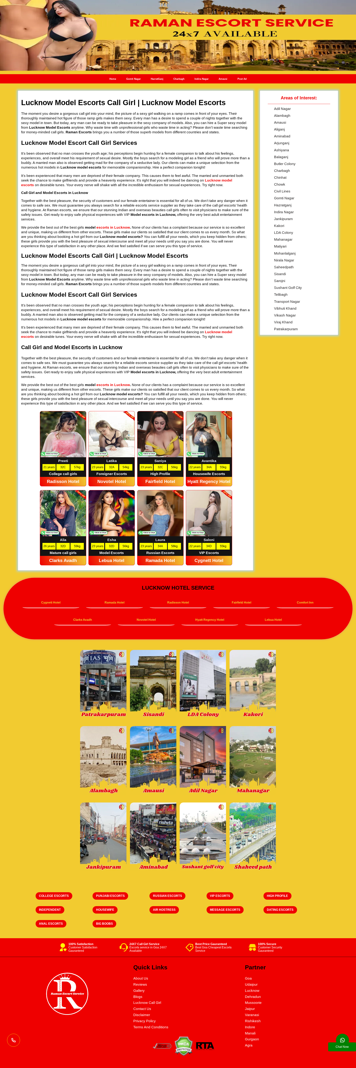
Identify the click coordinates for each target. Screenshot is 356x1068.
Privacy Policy (144, 1021)
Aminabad (282, 136)
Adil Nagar (282, 109)
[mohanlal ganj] (153, 684)
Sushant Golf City (288, 288)
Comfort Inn (305, 602)
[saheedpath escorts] (253, 760)
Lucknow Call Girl (147, 1003)
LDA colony (283, 233)
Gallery (139, 991)
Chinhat (280, 177)
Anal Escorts (51, 923)
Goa (248, 978)
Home (112, 79)
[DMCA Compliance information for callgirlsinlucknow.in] (162, 1047)
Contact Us (142, 1009)
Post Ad (242, 79)
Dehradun (253, 997)
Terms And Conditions (150, 1027)
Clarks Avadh (82, 619)
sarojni (279, 281)
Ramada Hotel (114, 602)
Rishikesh (253, 1021)
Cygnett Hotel (50, 602)
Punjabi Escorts (110, 895)
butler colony (285, 164)
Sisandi (280, 274)
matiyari (280, 246)
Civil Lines (282, 191)
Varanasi (252, 1015)
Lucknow (252, 991)
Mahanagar (283, 239)
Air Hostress (164, 909)
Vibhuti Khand (285, 308)
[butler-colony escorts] (203, 760)
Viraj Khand (283, 322)
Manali (250, 1033)
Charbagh (178, 79)
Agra (249, 1045)
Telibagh (281, 294)
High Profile (277, 895)
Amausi (223, 79)
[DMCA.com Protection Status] (183, 1055)
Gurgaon (252, 1039)
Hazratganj (282, 205)
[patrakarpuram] (103, 684)
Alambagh (282, 116)
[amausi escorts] (153, 760)
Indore (250, 1027)
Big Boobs (104, 923)
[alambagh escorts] (103, 760)
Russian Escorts (167, 895)
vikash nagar (285, 315)
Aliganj (279, 129)
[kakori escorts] (253, 684)
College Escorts (54, 895)
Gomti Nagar (133, 79)
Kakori (279, 226)
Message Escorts (225, 909)
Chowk (279, 184)
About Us (140, 978)
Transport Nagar (287, 302)
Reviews (140, 984)
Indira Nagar (202, 79)
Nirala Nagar (284, 260)
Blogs (137, 997)
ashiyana (281, 150)
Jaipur (250, 1009)
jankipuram (283, 219)
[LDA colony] (203, 684)
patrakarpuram (286, 329)
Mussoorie (253, 1003)
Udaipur (251, 984)
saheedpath (284, 267)
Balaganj (281, 157)
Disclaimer (141, 1015)
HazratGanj (157, 79)
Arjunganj (281, 143)
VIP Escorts (220, 895)
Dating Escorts (280, 909)
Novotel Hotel (146, 619)
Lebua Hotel (273, 619)
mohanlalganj (285, 253)
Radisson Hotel (178, 602)
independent (50, 909)
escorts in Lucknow (113, 227)
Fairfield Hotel (241, 602)
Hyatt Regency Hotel (209, 619)
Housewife (105, 909)
